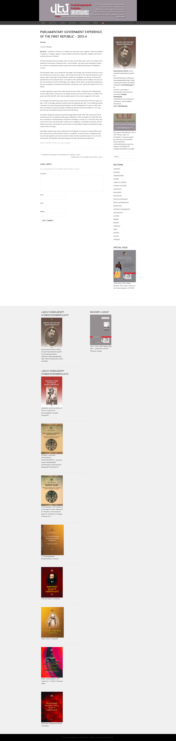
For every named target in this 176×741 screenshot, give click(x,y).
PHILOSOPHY (117, 192)
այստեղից (131, 149)
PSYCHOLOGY (117, 196)
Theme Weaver (108, 737)
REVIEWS (116, 233)
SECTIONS (72, 23)
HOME (43, 23)
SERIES (95, 23)
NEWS (115, 229)
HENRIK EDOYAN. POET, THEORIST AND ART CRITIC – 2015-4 (87, 157)
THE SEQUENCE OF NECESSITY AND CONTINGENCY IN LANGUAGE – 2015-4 (60, 154)
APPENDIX (116, 239)
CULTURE (116, 216)
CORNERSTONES (118, 176)
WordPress (83, 737)
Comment (43, 174)
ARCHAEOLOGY (118, 213)
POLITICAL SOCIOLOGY (120, 199)
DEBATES (116, 223)
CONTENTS (116, 169)
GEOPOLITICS (117, 206)
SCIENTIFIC (116, 226)
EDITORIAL (116, 172)
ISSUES (62, 23)
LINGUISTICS (117, 189)
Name (41, 195)
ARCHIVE (116, 236)
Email (41, 203)
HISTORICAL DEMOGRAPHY (121, 209)
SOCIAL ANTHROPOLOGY (121, 202)
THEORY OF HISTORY (119, 182)
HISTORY (48, 143)
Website (42, 211)
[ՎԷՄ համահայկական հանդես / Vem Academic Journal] (88, 10)
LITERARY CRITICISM (119, 186)
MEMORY (116, 219)
